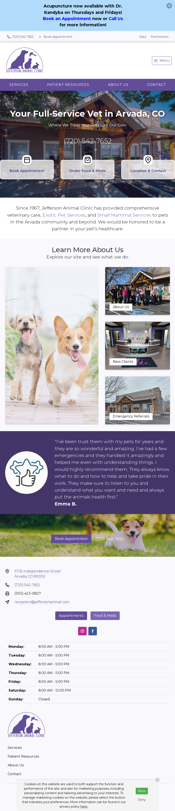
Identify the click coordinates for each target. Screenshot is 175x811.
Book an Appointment (67, 18)
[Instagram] (82, 631)
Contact (156, 85)
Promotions (159, 37)
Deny (142, 800)
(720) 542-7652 (88, 141)
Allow (142, 791)
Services (18, 85)
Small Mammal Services (124, 215)
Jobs (142, 37)
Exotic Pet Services (63, 215)
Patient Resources (68, 85)
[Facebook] (92, 631)
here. (84, 806)
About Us (118, 85)
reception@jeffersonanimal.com (42, 602)
